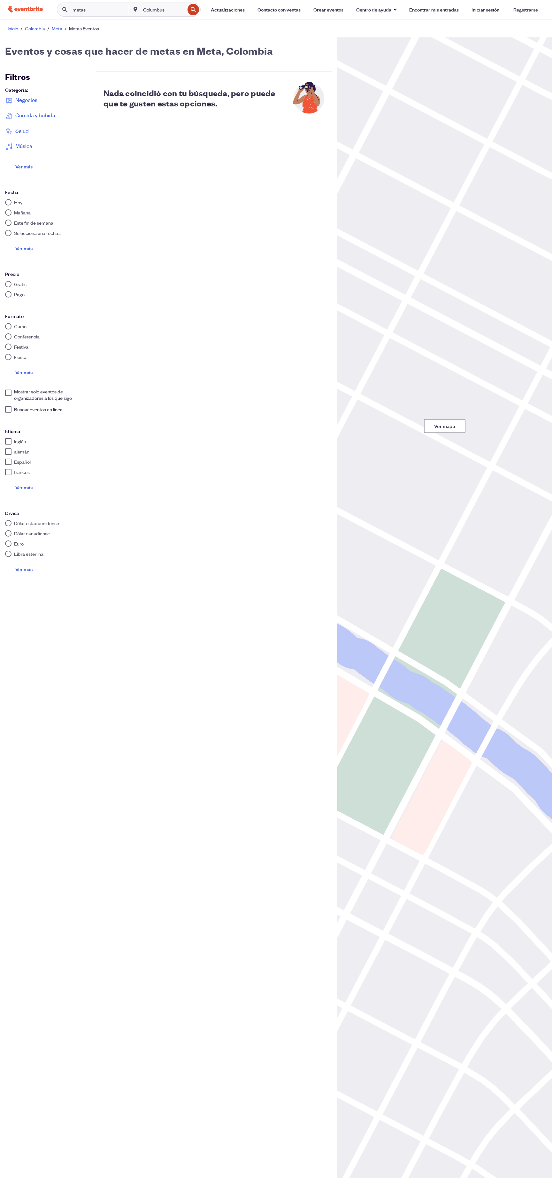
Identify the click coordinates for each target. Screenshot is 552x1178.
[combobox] (163, 9)
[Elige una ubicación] (135, 9)
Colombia (35, 28)
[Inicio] (25, 9)
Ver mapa (444, 425)
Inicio (13, 28)
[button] (376, 10)
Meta (57, 28)
